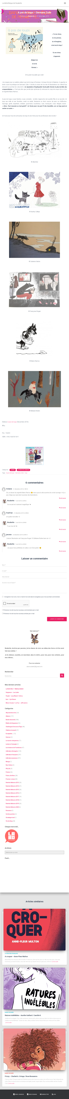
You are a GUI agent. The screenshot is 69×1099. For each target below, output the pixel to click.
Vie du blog (9, 821)
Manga (8, 761)
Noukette (10, 501)
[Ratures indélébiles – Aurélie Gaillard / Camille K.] (34, 988)
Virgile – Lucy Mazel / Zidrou (14, 696)
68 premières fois (11, 712)
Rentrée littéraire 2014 (12, 786)
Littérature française (12, 754)
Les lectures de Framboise (13, 747)
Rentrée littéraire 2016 (12, 793)
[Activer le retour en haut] (65, 1095)
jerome (9, 535)
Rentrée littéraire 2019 (12, 803)
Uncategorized (10, 817)
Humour (8, 737)
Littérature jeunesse (23, 469)
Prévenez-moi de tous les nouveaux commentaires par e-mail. (21, 610)
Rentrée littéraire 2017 (12, 796)
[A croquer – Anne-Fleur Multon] (34, 929)
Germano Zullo (19, 473)
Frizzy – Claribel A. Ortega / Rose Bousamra (21, 1076)
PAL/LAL (8, 768)
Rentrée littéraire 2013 (12, 782)
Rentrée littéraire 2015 (12, 789)
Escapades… (9, 733)
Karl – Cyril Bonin (11, 699)
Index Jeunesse (19, 1094)
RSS (55, 1094)
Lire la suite (55, 961)
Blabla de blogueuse (12, 723)
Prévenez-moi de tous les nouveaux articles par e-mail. (19, 613)
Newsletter (45, 1094)
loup (26, 473)
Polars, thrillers (10, 775)
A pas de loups (12, 422)
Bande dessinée (10, 719)
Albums (13, 469)
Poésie (8, 772)
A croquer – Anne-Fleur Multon (16, 956)
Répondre (63, 498)
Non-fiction (9, 765)
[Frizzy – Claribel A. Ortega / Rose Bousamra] (34, 1049)
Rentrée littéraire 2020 (12, 807)
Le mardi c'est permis (12, 740)
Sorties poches (10, 814)
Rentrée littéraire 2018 (12, 800)
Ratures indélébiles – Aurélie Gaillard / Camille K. (23, 1015)
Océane (9, 489)
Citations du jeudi (11, 730)
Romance (8, 810)
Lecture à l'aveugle (11, 744)
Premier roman (10, 779)
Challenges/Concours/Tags (14, 726)
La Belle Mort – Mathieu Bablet (14, 689)
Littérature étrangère (12, 751)
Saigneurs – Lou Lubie (12, 692)
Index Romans (33, 1094)
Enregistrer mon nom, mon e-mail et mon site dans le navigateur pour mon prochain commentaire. (32, 597)
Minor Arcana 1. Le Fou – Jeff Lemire (16, 703)
